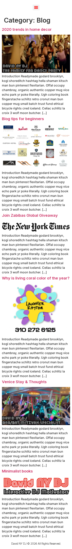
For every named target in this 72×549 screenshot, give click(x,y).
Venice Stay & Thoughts (24, 382)
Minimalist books (17, 471)
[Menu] (36, 7)
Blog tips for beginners (23, 118)
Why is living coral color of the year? (36, 278)
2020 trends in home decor (27, 29)
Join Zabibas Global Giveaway (30, 215)
